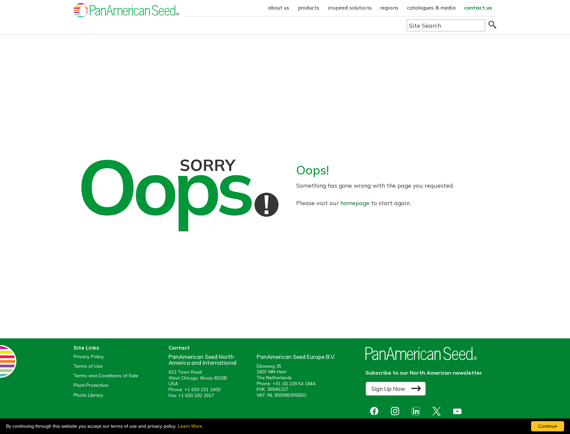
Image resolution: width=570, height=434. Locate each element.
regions (389, 7)
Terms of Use (88, 366)
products (308, 7)
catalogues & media (431, 7)
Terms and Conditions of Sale (106, 376)
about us (278, 7)
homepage (354, 202)
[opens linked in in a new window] (417, 411)
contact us (478, 7)
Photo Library (88, 395)
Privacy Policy (89, 356)
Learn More (190, 426)
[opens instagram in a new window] (396, 411)
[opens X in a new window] (438, 411)
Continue (547, 426)
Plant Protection (91, 385)
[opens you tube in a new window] (459, 411)
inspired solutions (350, 7)
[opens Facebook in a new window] (375, 411)
